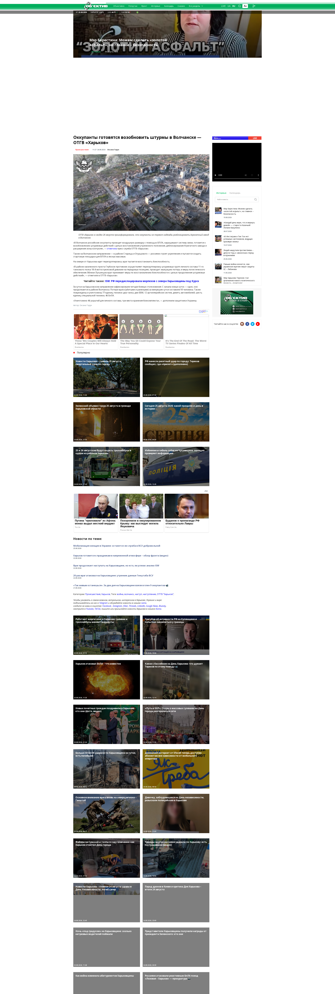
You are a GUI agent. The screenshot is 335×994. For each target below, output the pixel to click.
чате (143, 602)
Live (223, 6)
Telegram (103, 602)
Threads (132, 606)
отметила (112, 248)
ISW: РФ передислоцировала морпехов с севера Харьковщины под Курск (152, 281)
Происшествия (98, 52)
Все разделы (194, 6)
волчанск (129, 594)
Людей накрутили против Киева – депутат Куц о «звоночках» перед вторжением (238, 253)
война (120, 594)
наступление (149, 594)
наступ (138, 594)
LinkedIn (141, 606)
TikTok (97, 608)
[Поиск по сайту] (239, 6)
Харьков (105, 594)
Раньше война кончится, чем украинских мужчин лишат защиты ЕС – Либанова (239, 266)
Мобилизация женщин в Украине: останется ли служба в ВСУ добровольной (116, 545)
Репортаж (132, 6)
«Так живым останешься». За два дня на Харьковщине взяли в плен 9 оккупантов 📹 (120, 585)
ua (229, 6)
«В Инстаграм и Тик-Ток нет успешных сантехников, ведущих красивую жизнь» (238, 239)
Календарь (169, 6)
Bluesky (162, 606)
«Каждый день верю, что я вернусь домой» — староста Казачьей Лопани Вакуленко (239, 225)
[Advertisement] (167, 76)
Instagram (117, 606)
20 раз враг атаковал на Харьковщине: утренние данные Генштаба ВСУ (113, 575)
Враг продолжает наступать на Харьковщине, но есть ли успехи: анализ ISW (116, 565)
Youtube (90, 608)
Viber (125, 606)
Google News (152, 606)
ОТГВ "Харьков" (165, 594)
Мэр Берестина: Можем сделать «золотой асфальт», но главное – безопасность (239, 211)
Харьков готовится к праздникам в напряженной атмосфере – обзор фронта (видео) (120, 555)
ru (233, 6)
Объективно (118, 6)
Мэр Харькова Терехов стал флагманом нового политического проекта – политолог (239, 280)
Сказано (181, 6)
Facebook (106, 606)
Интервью (155, 6)
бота (158, 608)
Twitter (253, 324)
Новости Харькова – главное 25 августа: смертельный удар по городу (126, 42)
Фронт (144, 6)
